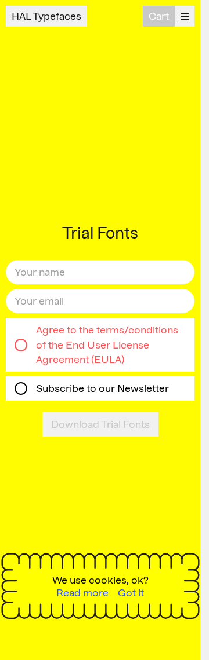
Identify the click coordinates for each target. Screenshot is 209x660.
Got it (131, 593)
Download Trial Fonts (100, 424)
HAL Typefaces (46, 16)
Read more (82, 593)
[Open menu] (184, 16)
